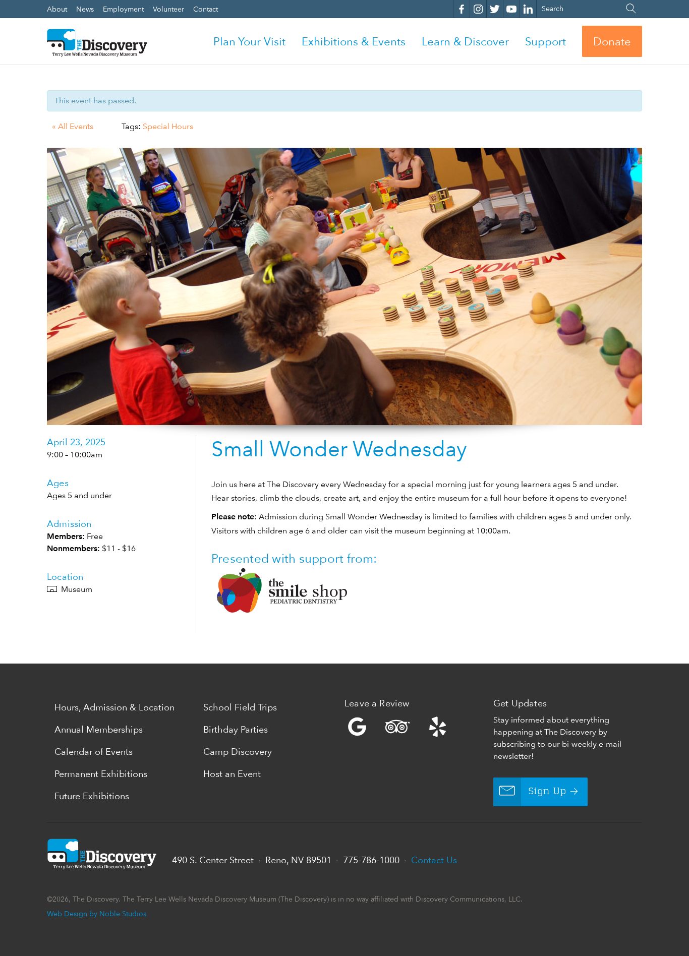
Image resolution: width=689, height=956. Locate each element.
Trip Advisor (397, 726)
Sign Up (547, 791)
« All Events (72, 126)
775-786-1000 (371, 860)
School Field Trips (240, 707)
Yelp (416, 726)
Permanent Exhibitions (100, 773)
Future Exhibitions (91, 796)
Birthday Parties (235, 729)
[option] (344, 286)
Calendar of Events (93, 751)
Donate (612, 41)
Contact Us (434, 860)
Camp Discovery (237, 751)
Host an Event (232, 773)
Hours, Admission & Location (114, 707)
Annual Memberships (98, 729)
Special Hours (168, 126)
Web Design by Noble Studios (96, 913)
